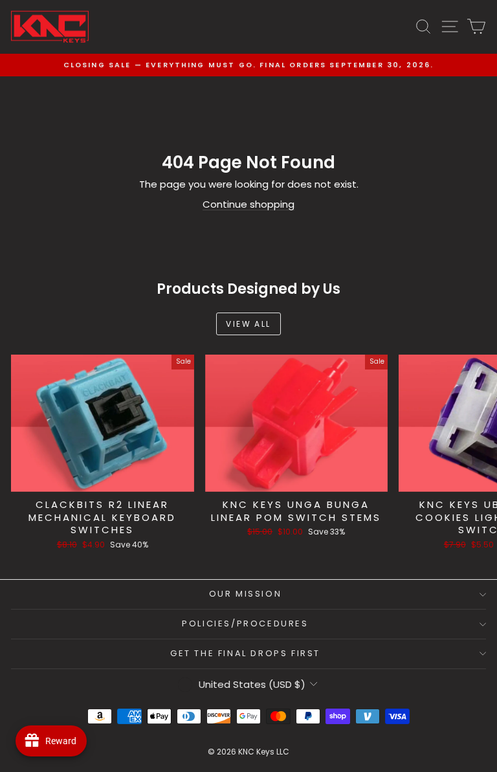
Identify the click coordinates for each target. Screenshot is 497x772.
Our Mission (245, 594)
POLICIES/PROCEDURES (245, 623)
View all (248, 323)
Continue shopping (248, 204)
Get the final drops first (245, 653)
